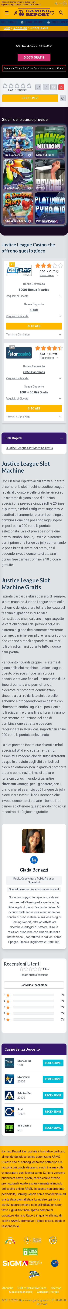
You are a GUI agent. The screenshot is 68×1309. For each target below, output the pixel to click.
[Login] (16, 13)
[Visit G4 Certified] (55, 1263)
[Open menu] (7, 13)
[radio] (5, 85)
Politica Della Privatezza (32, 1288)
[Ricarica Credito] (46, 87)
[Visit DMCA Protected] (30, 1252)
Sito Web (34, 326)
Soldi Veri (30, 98)
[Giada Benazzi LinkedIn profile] (34, 860)
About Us (7, 1288)
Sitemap (56, 1288)
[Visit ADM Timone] (10, 1240)
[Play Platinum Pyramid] (50, 208)
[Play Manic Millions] (50, 142)
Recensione (53, 1063)
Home (7, 28)
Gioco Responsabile (20, 1291)
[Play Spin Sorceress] (18, 142)
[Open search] (61, 13)
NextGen (47, 45)
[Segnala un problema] (61, 87)
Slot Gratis (20, 28)
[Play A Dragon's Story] (18, 208)
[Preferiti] (52, 13)
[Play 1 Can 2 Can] (18, 175)
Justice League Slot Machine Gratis (29, 448)
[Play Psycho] (50, 175)
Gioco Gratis (34, 57)
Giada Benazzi (34, 869)
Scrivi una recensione (34, 985)
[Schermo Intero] (38, 87)
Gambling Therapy (48, 1291)
